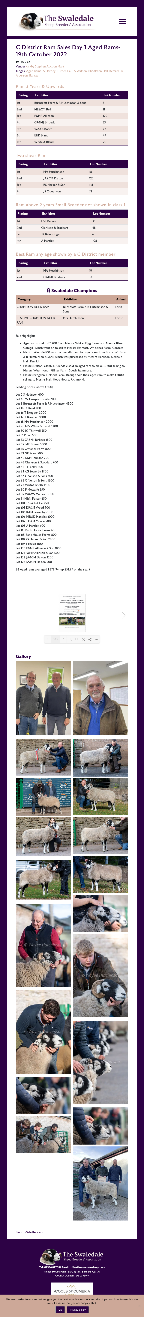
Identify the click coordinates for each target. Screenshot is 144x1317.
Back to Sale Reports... (30, 1232)
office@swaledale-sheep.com (87, 1267)
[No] (139, 1306)
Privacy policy (78, 1309)
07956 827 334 (52, 1267)
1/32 (55, 639)
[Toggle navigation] (122, 21)
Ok (60, 1309)
